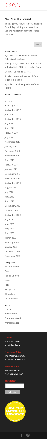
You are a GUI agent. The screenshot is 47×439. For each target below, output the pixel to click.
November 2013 (12, 141)
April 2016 (9, 128)
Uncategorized (12, 298)
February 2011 (12, 164)
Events (8, 271)
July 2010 (9, 192)
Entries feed (11, 313)
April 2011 (9, 160)
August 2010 (11, 187)
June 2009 (9, 224)
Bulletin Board (12, 266)
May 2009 (9, 228)
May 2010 (9, 196)
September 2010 (13, 183)
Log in (8, 309)
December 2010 (12, 173)
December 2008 (12, 251)
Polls (7, 284)
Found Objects (12, 275)
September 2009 (13, 215)
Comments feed (13, 318)
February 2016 (12, 132)
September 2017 (13, 110)
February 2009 (12, 242)
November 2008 (12, 256)
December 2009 (12, 205)
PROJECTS (10, 289)
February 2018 (12, 105)
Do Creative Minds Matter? (18, 71)
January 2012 (11, 146)
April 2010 (9, 201)
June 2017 (9, 114)
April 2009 (9, 233)
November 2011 (12, 155)
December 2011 (12, 151)
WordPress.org (12, 322)
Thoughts (10, 294)
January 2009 (11, 247)
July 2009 (9, 219)
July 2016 (9, 123)
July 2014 (9, 137)
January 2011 (11, 169)
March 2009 (10, 237)
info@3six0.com (12, 345)
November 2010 (12, 178)
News (7, 280)
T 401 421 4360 (12, 341)
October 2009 (11, 210)
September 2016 (13, 119)
